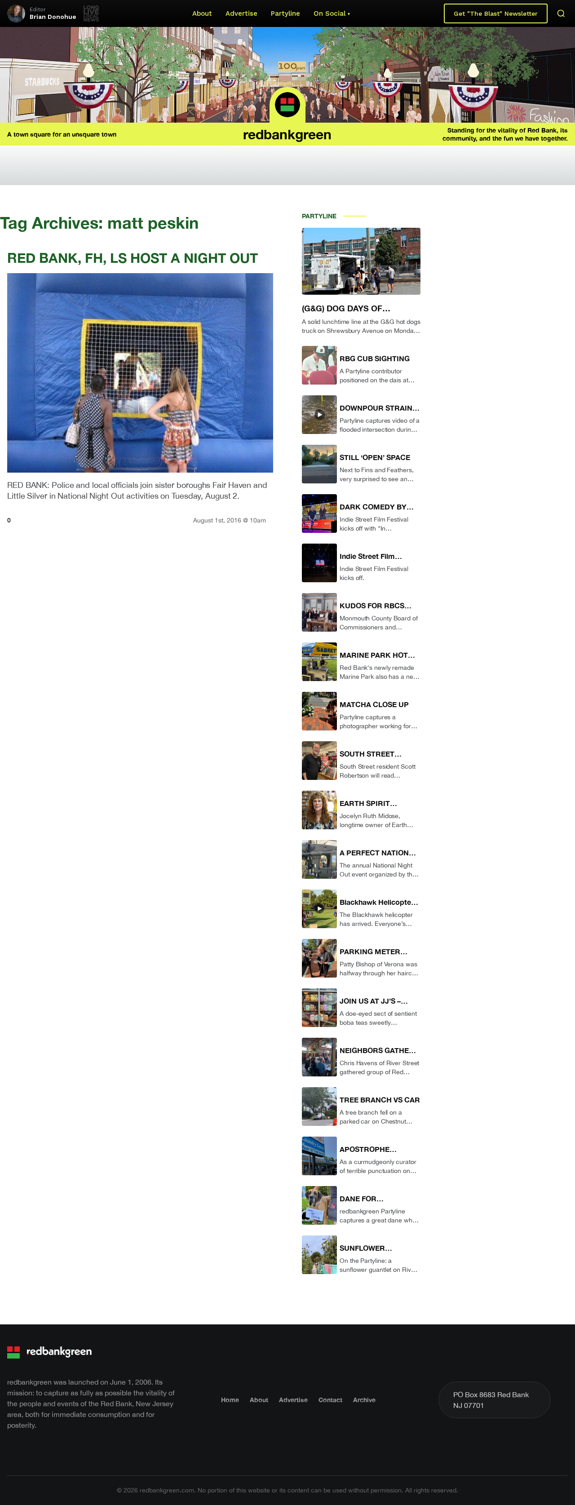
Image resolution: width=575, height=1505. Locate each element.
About (202, 13)
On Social (329, 13)
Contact (330, 1399)
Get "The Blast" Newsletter (496, 13)
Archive (364, 1399)
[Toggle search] (561, 13)
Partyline (285, 13)
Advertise (241, 13)
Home (230, 1399)
